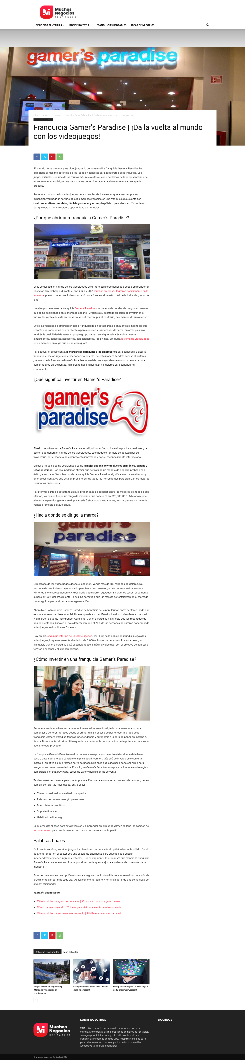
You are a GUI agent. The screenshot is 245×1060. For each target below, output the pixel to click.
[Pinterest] (52, 157)
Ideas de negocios (142, 25)
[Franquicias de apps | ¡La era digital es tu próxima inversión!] (131, 971)
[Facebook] (37, 157)
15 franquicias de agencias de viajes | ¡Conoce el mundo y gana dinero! (78, 901)
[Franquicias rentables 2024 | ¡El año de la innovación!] (91, 971)
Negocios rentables (49, 25)
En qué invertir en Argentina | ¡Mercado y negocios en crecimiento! (48, 989)
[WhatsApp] (59, 157)
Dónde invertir (79, 25)
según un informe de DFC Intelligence (69, 636)
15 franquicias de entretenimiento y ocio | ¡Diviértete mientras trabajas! (79, 913)
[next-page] (41, 1000)
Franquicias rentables (111, 25)
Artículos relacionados (48, 952)
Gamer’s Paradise (85, 308)
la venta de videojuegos (135, 338)
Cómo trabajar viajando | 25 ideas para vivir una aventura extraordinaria (79, 907)
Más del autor (71, 952)
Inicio (36, 115)
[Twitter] (44, 157)
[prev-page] (36, 1000)
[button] (208, 25)
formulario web (42, 830)
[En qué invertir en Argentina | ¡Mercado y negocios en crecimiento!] (52, 971)
